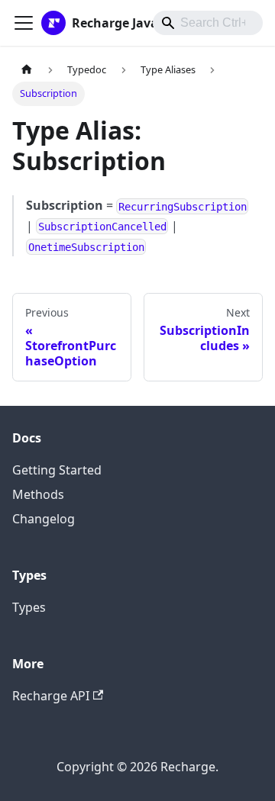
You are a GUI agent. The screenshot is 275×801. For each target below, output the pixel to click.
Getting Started (57, 470)
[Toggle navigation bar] (23, 22)
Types (29, 607)
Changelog (43, 518)
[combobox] (208, 23)
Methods (38, 494)
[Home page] (26, 70)
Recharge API (50, 695)
